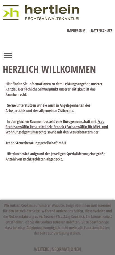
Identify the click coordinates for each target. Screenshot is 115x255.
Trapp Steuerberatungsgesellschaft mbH (36, 142)
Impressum (76, 30)
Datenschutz (101, 30)
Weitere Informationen (57, 249)
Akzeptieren (57, 243)
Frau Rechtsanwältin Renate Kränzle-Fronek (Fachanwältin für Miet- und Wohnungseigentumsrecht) (57, 127)
